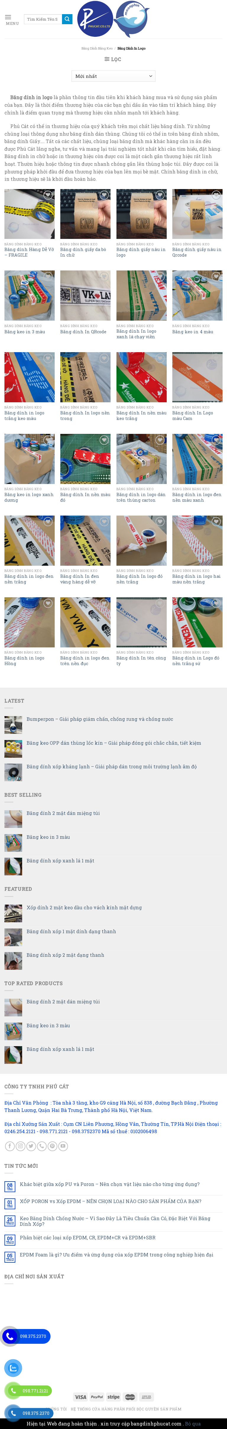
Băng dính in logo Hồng (24, 660)
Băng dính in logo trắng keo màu (24, 415)
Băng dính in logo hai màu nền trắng (196, 579)
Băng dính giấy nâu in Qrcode (197, 252)
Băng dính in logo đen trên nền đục (85, 660)
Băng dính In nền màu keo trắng (141, 415)
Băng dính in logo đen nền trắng (29, 579)
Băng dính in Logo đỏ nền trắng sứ (195, 660)
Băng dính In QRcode (83, 331)
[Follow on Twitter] (31, 1146)
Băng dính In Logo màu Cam (192, 415)
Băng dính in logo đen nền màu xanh (197, 497)
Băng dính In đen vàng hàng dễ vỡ (79, 579)
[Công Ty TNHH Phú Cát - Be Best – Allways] (113, 19)
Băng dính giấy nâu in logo (141, 252)
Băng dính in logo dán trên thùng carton (141, 497)
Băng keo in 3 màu (24, 331)
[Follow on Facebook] (10, 1146)
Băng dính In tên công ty (141, 660)
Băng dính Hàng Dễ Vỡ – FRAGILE (29, 252)
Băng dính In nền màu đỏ (85, 497)
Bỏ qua (193, 1423)
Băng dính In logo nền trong (85, 415)
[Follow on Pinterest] (52, 1146)
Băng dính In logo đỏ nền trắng (139, 579)
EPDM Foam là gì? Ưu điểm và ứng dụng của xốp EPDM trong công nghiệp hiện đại (116, 1254)
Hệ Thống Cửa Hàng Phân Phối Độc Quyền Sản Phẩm (126, 1409)
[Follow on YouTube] (63, 1146)
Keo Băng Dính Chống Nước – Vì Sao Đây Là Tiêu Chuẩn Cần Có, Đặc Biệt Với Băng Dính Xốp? (115, 1221)
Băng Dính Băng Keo (97, 48)
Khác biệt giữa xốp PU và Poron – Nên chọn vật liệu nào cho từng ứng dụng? (110, 1184)
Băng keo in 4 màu (192, 331)
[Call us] (42, 1146)
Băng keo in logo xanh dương (29, 497)
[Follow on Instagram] (20, 1146)
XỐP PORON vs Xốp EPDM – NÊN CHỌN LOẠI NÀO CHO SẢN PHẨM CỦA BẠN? (110, 1201)
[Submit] (67, 19)
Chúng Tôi (56, 1409)
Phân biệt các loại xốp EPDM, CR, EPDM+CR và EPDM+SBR (87, 1237)
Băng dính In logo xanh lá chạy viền (136, 334)
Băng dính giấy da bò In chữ (83, 252)
